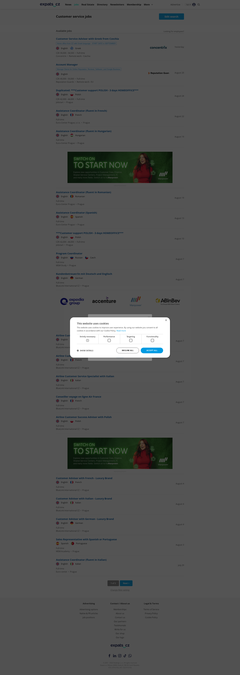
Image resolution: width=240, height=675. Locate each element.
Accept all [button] (151, 350)
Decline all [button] (128, 350)
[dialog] (120, 337)
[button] (85, 350)
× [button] (166, 320)
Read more (121, 330)
